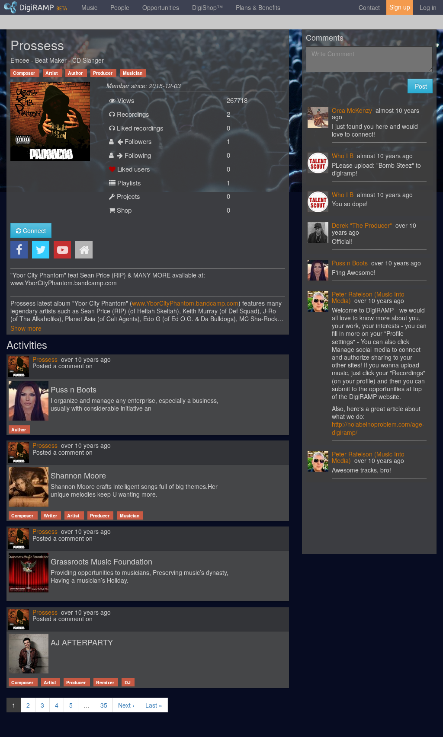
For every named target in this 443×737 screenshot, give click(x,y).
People (119, 7)
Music (89, 7)
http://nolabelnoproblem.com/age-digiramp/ (378, 428)
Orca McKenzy (352, 110)
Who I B (342, 155)
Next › (126, 705)
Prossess (45, 359)
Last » (153, 705)
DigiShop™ (207, 7)
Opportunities (160, 7)
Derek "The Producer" (362, 225)
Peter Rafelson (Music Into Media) (368, 297)
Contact (369, 7)
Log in (428, 7)
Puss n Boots (350, 262)
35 (103, 705)
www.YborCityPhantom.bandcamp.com (185, 303)
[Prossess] (50, 120)
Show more (26, 328)
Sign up (399, 7)
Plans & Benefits (258, 7)
